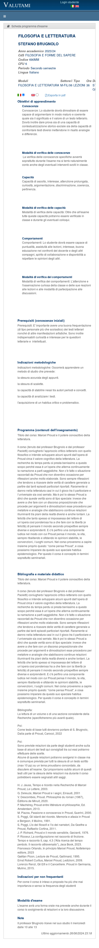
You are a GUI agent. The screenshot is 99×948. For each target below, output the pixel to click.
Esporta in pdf (56, 95)
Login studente (69, 2)
